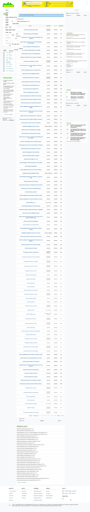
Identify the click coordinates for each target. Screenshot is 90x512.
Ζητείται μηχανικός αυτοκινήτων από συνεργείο (31, 81)
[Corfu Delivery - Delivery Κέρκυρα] (62, 498)
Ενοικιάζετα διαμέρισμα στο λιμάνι (30, 294)
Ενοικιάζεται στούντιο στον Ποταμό (30, 266)
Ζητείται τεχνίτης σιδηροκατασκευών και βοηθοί (7, 98)
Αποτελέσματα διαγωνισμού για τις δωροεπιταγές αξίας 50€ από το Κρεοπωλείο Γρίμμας (78, 138)
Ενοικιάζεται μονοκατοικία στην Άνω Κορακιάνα (31, 256)
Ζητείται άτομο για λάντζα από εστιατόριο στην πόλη (31, 99)
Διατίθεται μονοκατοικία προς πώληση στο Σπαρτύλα (30, 57)
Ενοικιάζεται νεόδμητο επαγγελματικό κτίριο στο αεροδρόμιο (31, 209)
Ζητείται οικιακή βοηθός (30, 396)
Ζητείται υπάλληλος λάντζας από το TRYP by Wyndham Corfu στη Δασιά (8, 91)
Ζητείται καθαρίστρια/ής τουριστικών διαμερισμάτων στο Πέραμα (29, 464)
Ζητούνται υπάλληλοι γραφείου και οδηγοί (31, 155)
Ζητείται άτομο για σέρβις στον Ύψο (31, 159)
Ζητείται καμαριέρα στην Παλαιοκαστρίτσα (31, 224)
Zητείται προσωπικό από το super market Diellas (31, 122)
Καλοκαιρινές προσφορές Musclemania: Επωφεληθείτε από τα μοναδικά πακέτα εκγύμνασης (78, 93)
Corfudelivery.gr (24, 493)
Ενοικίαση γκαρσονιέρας (31, 279)
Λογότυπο (10, 497)
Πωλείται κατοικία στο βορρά (30, 274)
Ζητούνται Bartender (31, 283)
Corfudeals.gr (24, 495)
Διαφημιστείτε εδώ (49, 497)
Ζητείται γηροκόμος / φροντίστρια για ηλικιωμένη (31, 331)
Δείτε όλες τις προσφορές (71, 100)
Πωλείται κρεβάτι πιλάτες (31, 314)
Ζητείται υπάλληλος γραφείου (31, 191)
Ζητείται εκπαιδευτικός (31, 327)
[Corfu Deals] (70, 500)
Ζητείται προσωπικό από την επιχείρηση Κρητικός (31, 188)
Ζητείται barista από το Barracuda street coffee (31, 133)
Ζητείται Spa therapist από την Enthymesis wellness (31, 380)
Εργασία (48, 33)
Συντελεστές (11, 495)
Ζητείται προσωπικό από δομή (31, 248)
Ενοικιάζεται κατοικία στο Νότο (31, 270)
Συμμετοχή (11, 493)
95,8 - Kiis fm (8, 57)
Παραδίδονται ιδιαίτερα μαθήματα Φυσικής (31, 173)
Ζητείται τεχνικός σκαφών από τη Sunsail (31, 361)
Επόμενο (58, 415)
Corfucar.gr (24, 497)
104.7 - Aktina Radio (10, 70)
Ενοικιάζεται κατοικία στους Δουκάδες (31, 261)
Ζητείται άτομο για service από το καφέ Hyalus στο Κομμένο (31, 145)
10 (55, 415)
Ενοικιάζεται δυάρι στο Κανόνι (31, 323)
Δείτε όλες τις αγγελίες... (8, 114)
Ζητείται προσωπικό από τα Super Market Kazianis (31, 102)
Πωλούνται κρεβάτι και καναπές (31, 403)
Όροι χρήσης (48, 493)
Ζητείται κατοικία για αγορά (31, 298)
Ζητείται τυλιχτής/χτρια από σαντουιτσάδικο (30, 152)
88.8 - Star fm (9, 52)
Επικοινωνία (11, 500)
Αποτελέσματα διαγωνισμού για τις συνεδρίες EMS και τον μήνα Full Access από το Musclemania (78, 134)
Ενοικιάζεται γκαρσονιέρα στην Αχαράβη (30, 412)
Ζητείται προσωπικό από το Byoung (31, 181)
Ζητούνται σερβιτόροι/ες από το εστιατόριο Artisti (30, 70)
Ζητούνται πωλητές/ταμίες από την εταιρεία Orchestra (30, 141)
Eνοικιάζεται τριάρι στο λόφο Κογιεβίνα (31, 346)
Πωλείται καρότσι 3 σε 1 (31, 202)
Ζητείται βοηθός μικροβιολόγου (31, 166)
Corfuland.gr (24, 491)
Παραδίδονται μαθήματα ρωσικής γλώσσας (30, 126)
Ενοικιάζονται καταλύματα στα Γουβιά (31, 61)
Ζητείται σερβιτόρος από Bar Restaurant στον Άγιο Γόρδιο (30, 162)
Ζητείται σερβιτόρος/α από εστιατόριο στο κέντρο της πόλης (30, 354)
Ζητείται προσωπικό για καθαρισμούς (31, 221)
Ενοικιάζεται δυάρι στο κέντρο (30, 387)
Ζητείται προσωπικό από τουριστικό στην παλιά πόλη (30, 115)
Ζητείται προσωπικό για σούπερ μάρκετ (30, 350)
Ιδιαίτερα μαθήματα (48, 126)
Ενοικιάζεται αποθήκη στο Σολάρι (31, 342)
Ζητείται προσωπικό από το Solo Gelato (31, 369)
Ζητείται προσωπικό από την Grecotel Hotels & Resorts (31, 383)
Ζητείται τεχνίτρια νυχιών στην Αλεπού (31, 290)
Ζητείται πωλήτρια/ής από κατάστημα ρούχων (31, 46)
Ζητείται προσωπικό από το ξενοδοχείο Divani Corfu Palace (31, 184)
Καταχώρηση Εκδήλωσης (38, 493)
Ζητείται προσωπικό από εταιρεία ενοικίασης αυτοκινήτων (30, 119)
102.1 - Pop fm (9, 66)
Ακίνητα (48, 57)
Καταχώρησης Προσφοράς (38, 495)
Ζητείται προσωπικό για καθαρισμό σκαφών (31, 73)
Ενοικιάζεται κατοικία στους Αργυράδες (31, 392)
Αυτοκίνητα (48, 373)
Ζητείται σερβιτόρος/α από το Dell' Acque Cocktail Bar (30, 169)
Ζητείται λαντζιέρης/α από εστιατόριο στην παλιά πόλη (30, 95)
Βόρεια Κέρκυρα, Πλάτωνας (31, 318)
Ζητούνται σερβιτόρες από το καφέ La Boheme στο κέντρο (30, 199)
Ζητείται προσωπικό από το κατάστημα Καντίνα (31, 53)
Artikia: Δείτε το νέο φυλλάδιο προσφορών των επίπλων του (77, 97)
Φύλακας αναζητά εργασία (31, 334)
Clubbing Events (69, 65)
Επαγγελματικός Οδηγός (38, 500)
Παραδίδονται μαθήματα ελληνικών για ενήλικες (30, 232)
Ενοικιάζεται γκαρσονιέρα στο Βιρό (31, 29)
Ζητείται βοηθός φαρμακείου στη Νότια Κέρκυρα (31, 206)
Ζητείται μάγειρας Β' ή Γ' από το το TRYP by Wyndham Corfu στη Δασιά (8, 87)
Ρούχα (48, 46)
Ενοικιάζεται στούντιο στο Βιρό (31, 305)
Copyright (47, 491)
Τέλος (63, 415)
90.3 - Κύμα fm (9, 55)
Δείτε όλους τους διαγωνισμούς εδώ (73, 141)
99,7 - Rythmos (9, 64)
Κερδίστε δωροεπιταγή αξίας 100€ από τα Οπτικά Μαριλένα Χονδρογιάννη (78, 126)
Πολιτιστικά (68, 66)
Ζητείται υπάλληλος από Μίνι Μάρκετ (31, 33)
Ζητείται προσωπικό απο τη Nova (30, 376)
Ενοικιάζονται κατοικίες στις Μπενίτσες (31, 252)
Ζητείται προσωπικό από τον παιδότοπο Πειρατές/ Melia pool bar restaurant (31, 478)
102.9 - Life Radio (9, 68)
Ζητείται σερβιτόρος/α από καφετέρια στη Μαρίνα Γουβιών (31, 195)
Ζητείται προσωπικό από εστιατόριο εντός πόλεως (31, 148)
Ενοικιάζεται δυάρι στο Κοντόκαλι (31, 338)
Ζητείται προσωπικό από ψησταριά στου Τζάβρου (31, 129)
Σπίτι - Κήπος (48, 202)
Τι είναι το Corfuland (12, 491)
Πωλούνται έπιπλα (30, 310)
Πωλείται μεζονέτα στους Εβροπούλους (31, 88)
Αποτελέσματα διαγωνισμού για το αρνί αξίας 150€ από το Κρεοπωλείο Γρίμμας (78, 130)
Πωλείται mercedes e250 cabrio (31, 373)
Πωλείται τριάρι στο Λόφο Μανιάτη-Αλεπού (30, 85)
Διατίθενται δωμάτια (31, 407)
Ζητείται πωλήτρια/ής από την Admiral (30, 92)
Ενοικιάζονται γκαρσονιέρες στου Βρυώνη (31, 77)
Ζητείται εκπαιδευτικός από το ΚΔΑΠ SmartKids (30, 244)
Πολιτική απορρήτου (49, 495)
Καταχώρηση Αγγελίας (37, 491)
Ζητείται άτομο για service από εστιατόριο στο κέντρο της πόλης (8, 111)
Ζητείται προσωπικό (31, 286)
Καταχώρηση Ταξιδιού (37, 497)
